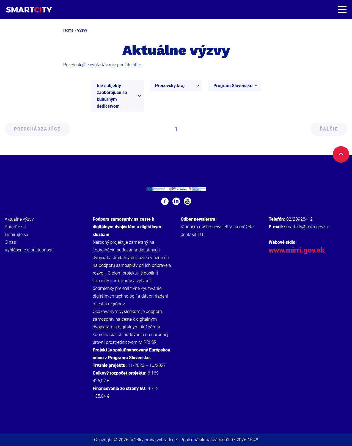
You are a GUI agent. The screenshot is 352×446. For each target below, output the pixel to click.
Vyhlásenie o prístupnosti (29, 250)
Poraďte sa (15, 226)
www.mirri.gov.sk (296, 250)
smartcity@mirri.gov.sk (306, 226)
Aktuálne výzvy (19, 219)
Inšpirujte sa (16, 234)
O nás (10, 242)
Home (68, 30)
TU (200, 234)
